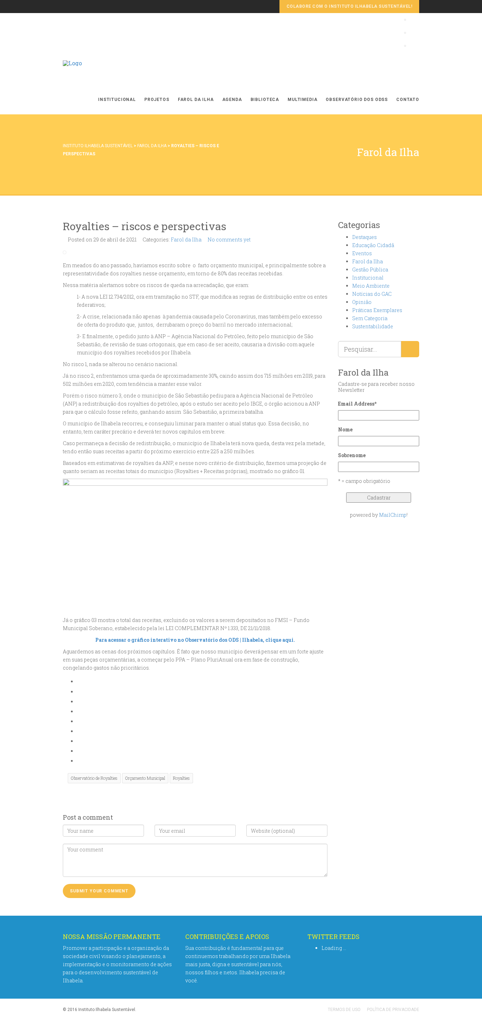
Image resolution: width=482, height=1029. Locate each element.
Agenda (232, 99)
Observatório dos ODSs (357, 99)
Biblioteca (265, 99)
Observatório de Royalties (94, 778)
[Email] (79, 761)
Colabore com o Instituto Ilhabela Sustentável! (349, 6)
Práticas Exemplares (377, 310)
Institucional (117, 99)
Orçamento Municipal (145, 778)
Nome (345, 429)
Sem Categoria (369, 318)
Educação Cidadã (373, 245)
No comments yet (229, 239)
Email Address (357, 403)
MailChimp (392, 514)
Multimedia (302, 99)
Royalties (181, 778)
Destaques (364, 237)
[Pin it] (79, 731)
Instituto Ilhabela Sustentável (98, 145)
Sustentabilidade (372, 326)
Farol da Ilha (196, 99)
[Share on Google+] (79, 711)
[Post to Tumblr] (79, 721)
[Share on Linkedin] (79, 751)
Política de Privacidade (393, 1009)
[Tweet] (79, 701)
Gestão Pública (370, 269)
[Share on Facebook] (79, 691)
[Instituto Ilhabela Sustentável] (72, 70)
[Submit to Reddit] (79, 741)
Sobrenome (352, 455)
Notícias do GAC (372, 294)
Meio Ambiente (371, 285)
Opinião (362, 302)
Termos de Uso (344, 1009)
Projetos (156, 99)
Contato (407, 99)
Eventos (362, 253)
